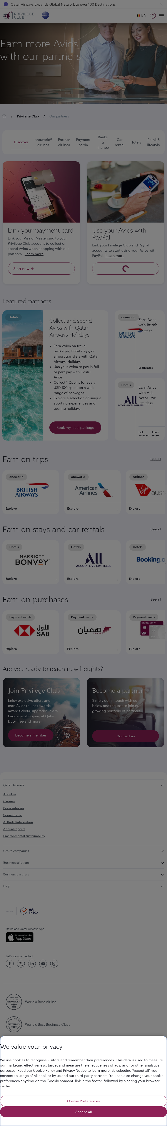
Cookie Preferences (83, 1101)
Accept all (83, 1112)
